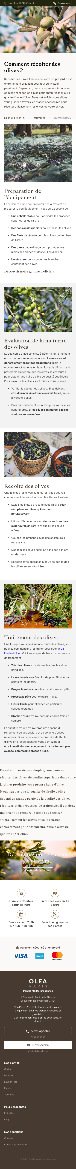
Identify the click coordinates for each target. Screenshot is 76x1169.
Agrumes (9, 1094)
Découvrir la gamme (38, 870)
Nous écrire (40, 1045)
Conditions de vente (15, 1144)
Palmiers (8, 1075)
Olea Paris (33, 1159)
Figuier (8, 1088)
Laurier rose (10, 1081)
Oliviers (8, 1069)
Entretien (9, 1113)
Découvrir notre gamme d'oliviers (29, 271)
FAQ (6, 1119)
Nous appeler (64, 3)
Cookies (8, 1138)
